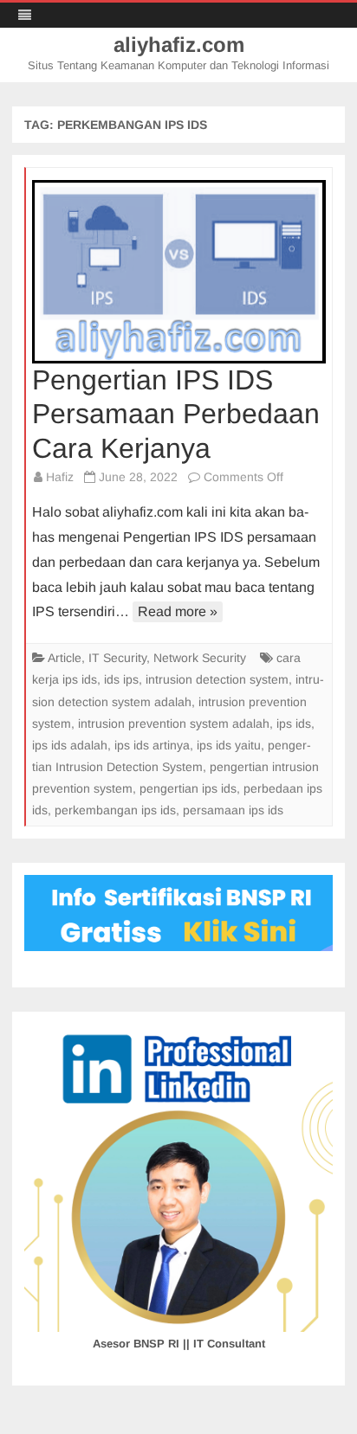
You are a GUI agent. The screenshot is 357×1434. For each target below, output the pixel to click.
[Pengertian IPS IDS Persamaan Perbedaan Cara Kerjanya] (179, 271)
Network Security (199, 658)
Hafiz (60, 477)
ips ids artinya (152, 745)
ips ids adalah (69, 745)
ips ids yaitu (229, 745)
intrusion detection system (217, 679)
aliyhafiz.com (179, 45)
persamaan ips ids (233, 810)
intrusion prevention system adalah (173, 723)
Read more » (177, 611)
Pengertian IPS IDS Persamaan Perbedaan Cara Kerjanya (176, 414)
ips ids (293, 723)
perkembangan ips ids (115, 810)
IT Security (117, 658)
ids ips (121, 679)
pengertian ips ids (188, 788)
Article (64, 658)
